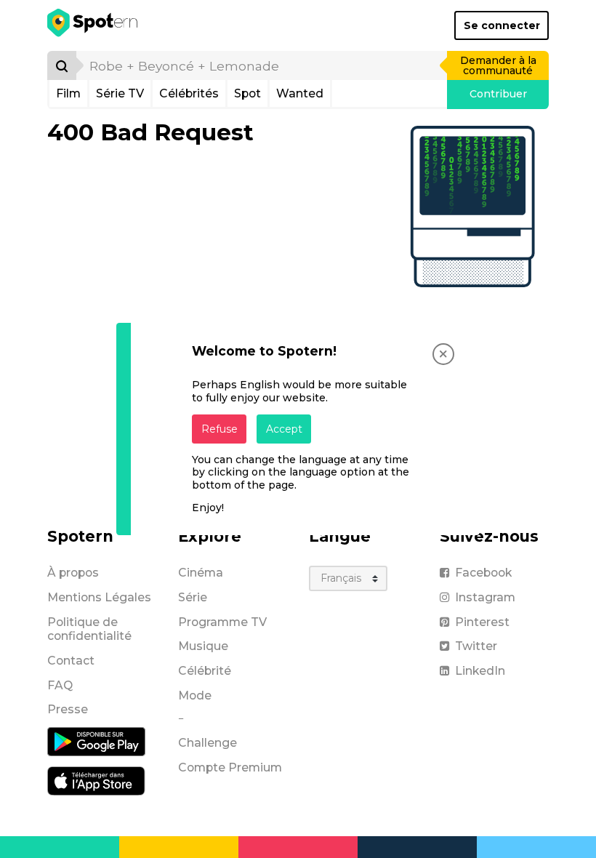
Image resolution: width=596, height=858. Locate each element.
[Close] (443, 354)
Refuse (219, 429)
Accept (284, 429)
